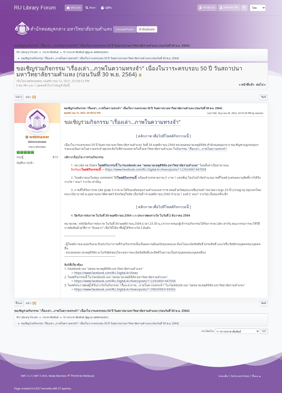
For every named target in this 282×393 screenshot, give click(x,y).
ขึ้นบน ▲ (256, 376)
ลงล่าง (18, 97)
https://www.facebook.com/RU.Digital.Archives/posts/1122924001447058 (155, 169)
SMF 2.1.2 (26, 376)
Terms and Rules (240, 376)
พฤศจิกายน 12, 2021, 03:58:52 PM (82, 112)
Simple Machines (57, 376)
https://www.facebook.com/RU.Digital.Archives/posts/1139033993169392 (125, 289)
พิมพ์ (263, 97)
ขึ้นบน (18, 303)
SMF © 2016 (40, 376)
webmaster (101, 52)
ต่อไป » (261, 84)
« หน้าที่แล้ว (246, 84)
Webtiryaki (88, 376)
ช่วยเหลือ (223, 376)
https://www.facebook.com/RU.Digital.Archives (106, 273)
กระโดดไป (207, 331)
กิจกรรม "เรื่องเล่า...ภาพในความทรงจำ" (135, 121)
